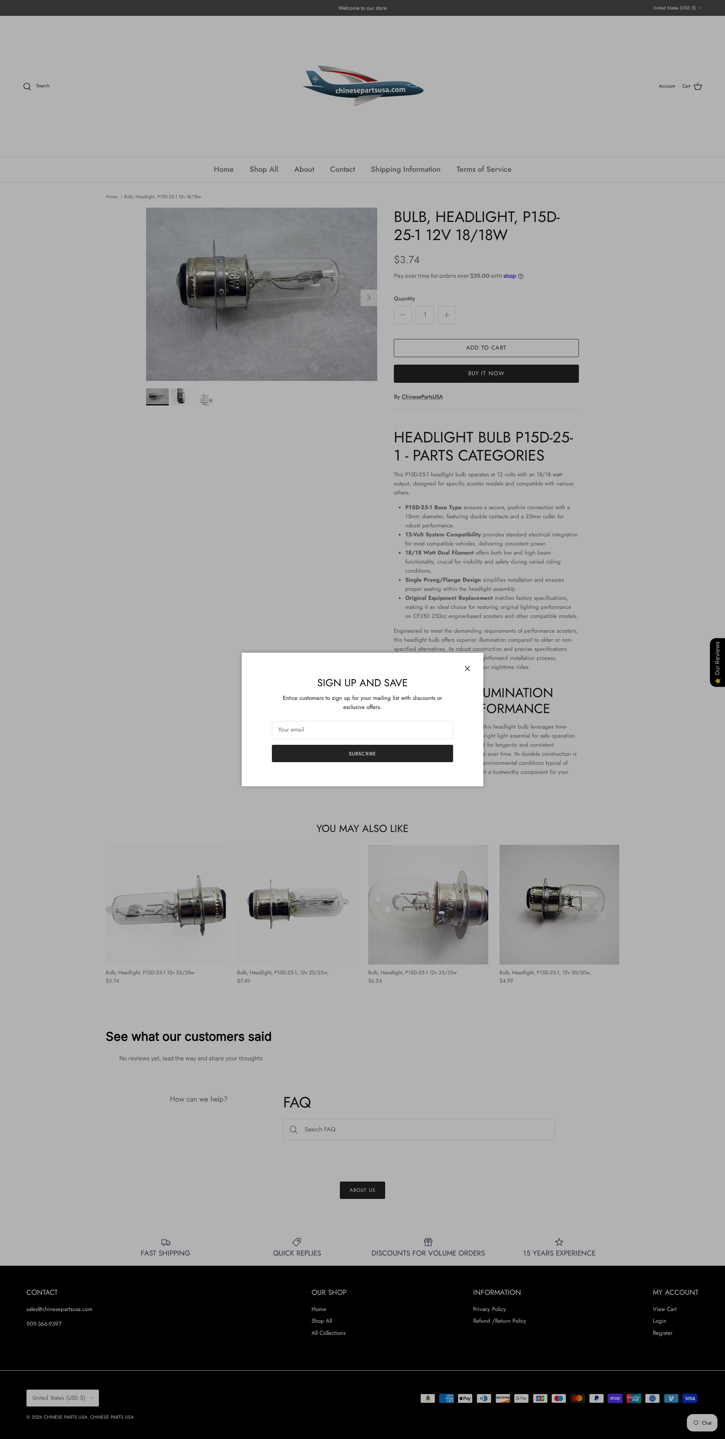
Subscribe (362, 753)
